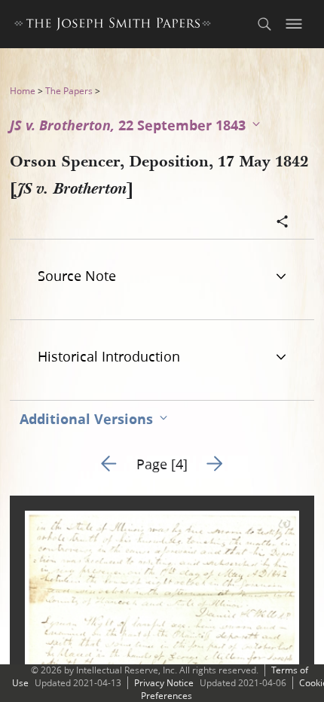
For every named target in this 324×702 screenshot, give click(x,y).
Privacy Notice (164, 682)
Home (22, 90)
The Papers (69, 90)
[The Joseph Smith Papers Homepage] (112, 26)
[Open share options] (282, 223)
